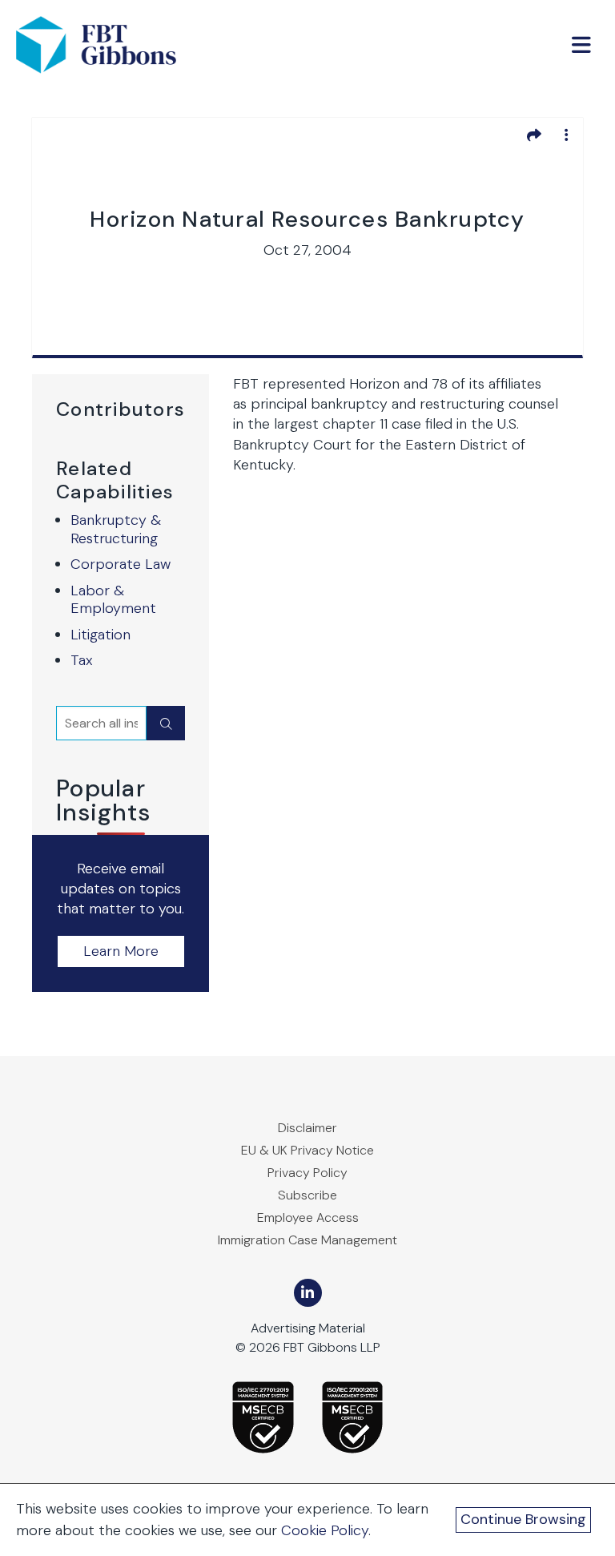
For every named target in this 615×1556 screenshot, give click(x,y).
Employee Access (308, 1217)
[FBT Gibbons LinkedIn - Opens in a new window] (308, 1293)
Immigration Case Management (307, 1239)
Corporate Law (120, 564)
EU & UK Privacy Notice (307, 1150)
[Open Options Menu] (566, 135)
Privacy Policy (307, 1172)
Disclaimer (307, 1127)
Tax (81, 660)
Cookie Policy (324, 1530)
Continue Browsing (523, 1519)
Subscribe (307, 1195)
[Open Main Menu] (581, 45)
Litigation (100, 634)
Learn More (121, 951)
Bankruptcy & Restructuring (115, 529)
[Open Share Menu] (534, 135)
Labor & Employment (113, 600)
